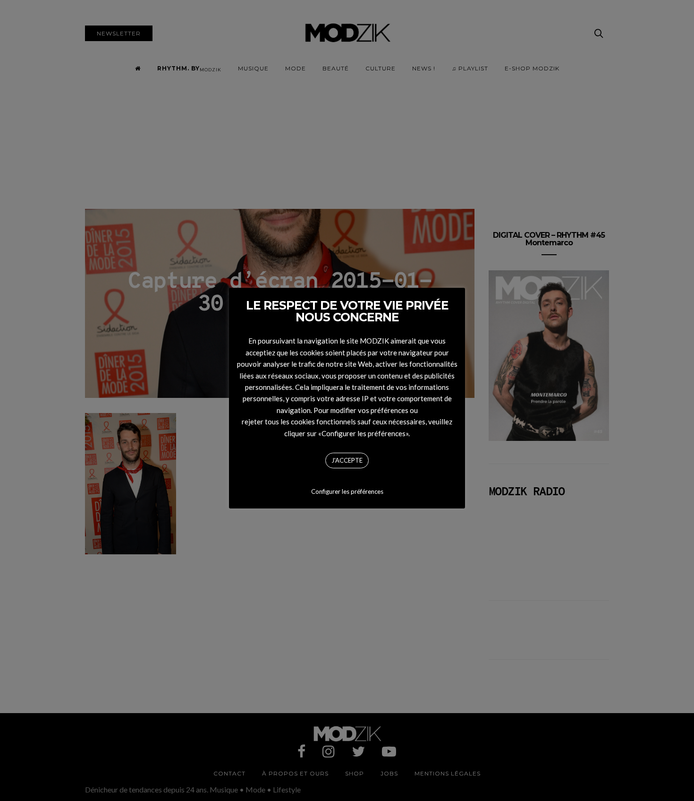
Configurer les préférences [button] (347, 491)
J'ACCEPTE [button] (347, 460)
